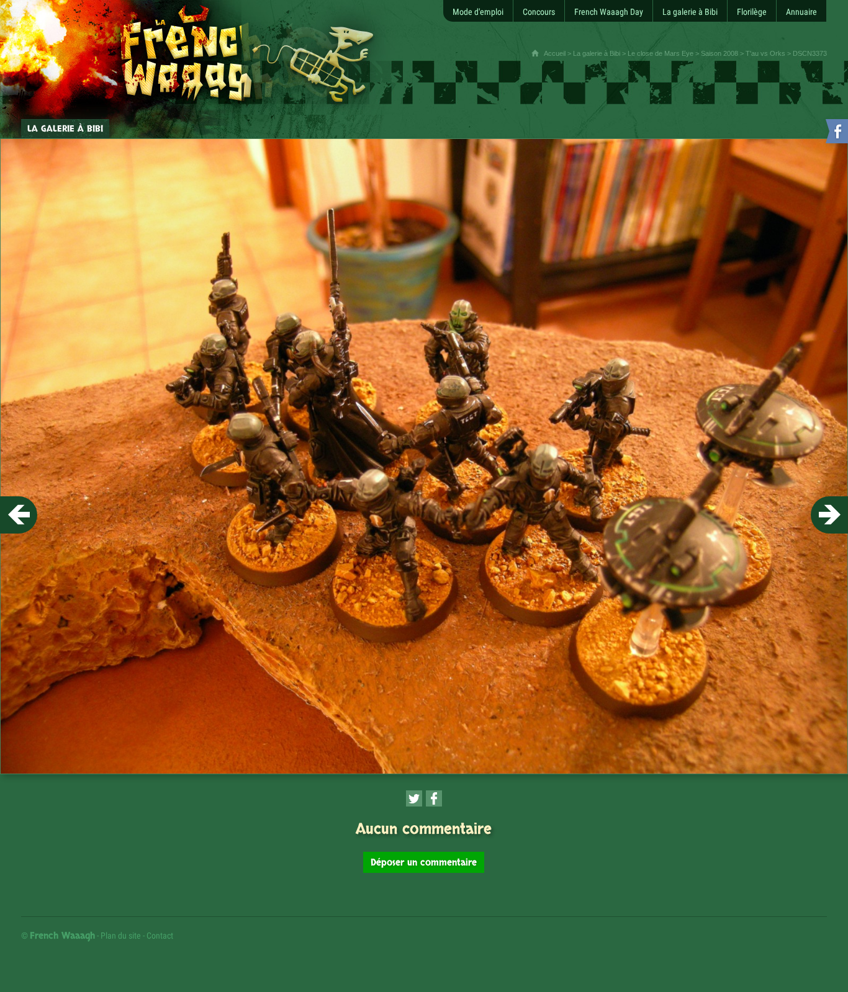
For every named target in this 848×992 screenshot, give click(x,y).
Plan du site (121, 936)
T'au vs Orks (765, 53)
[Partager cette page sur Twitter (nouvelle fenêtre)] (414, 798)
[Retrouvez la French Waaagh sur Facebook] (835, 133)
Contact (160, 936)
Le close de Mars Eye (660, 53)
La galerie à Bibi (596, 53)
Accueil (555, 53)
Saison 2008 (719, 53)
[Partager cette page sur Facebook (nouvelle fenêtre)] (434, 798)
